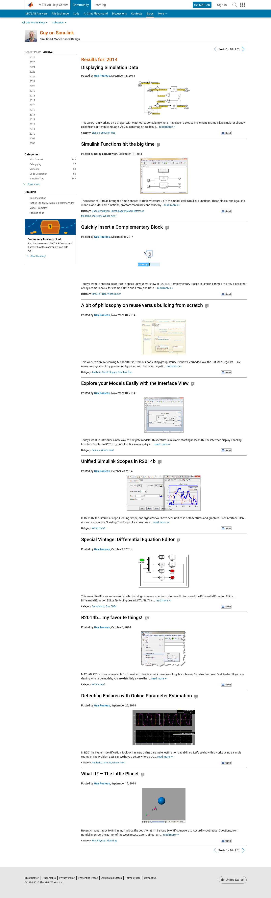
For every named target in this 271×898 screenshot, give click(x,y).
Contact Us (150, 877)
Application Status (111, 877)
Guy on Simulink (57, 33)
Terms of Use (132, 877)
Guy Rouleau (102, 75)
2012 (32, 124)
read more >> (167, 126)
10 (147, 618)
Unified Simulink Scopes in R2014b (118, 461)
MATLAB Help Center (53, 5)
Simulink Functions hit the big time (118, 144)
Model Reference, (135, 211)
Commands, (98, 606)
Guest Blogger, (118, 211)
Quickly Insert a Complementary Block (122, 227)
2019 (32, 91)
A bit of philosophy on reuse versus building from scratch (142, 305)
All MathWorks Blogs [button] (33, 22)
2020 (32, 86)
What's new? (53, 159)
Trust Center (31, 877)
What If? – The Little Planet (110, 774)
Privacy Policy (67, 877)
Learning (100, 5)
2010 (32, 133)
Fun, (108, 606)
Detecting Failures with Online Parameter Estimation (136, 696)
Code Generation (53, 173)
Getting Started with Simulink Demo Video (52, 203)
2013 (32, 119)
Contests (136, 13)
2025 (32, 62)
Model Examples (38, 208)
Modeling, (86, 216)
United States (234, 880)
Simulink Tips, (99, 294)
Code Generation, (101, 211)
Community (81, 5)
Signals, (96, 132)
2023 (32, 71)
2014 (32, 114)
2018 (32, 95)
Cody (76, 13)
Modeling (53, 169)
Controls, (106, 762)
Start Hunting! (38, 256)
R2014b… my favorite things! (111, 617)
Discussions (119, 13)
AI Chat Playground (96, 13)
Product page (37, 213)
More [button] (161, 13)
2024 (32, 67)
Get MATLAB (202, 5)
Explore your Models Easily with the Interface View (135, 383)
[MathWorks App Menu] (242, 5)
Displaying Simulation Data (109, 67)
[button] (235, 5)
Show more (34, 184)
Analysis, (96, 372)
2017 (32, 100)
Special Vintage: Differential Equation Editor (128, 539)
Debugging (53, 164)
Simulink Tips (53, 178)
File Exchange (60, 13)
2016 (32, 105)
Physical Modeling (107, 840)
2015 (32, 110)
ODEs (113, 606)
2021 (32, 81)
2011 (32, 129)
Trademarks (49, 877)
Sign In (223, 6)
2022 (32, 76)
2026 (32, 57)
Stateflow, (97, 216)
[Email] (226, 132)
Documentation (38, 198)
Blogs (150, 13)
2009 (32, 138)
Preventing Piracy (88, 877)
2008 (32, 143)
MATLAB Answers (36, 13)
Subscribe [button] (57, 22)
